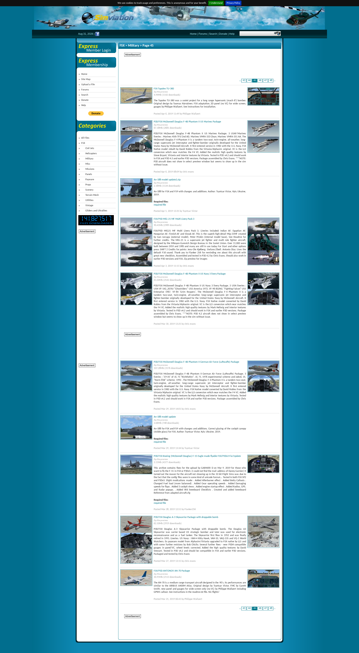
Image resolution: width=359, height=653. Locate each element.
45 (254, 80)
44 (249, 80)
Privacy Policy (233, 3)
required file (160, 205)
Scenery (89, 190)
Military (89, 159)
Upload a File (88, 84)
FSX (83, 143)
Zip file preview (161, 92)
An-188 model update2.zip (167, 180)
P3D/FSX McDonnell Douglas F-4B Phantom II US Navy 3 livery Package (190, 274)
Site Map (85, 79)
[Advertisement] (95, 296)
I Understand (216, 3)
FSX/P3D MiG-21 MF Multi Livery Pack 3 (174, 219)
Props (88, 185)
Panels (88, 174)
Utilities (89, 200)
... (240, 80)
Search (213, 33)
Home (193, 33)
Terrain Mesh (92, 195)
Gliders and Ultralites (96, 210)
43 (244, 80)
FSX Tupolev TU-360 (164, 88)
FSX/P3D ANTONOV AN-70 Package (172, 571)
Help (232, 33)
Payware (89, 179)
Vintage (89, 205)
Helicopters (91, 153)
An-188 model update (165, 417)
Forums (203, 33)
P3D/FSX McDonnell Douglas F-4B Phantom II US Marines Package (187, 122)
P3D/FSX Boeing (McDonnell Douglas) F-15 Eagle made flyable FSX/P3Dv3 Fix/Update (197, 456)
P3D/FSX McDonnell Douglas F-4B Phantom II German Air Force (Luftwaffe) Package (196, 362)
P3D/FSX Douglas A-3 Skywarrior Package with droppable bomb (186, 517)
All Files (85, 138)
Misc (87, 164)
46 (260, 80)
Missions (89, 169)
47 (265, 80)
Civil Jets (89, 148)
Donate (223, 33)
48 (271, 80)
